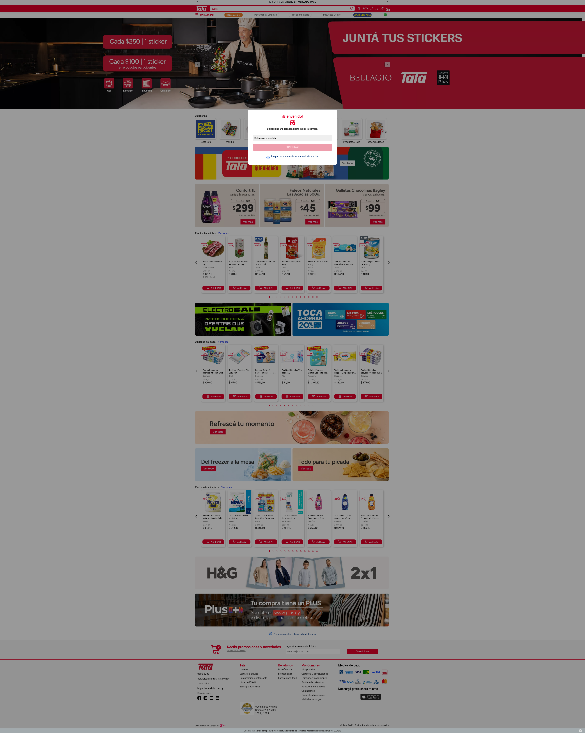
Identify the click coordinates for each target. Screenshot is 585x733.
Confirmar (292, 147)
